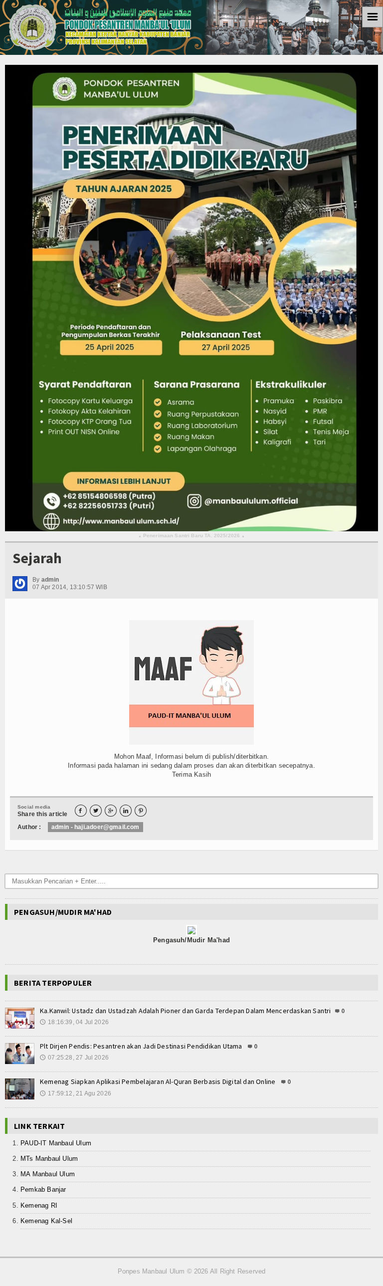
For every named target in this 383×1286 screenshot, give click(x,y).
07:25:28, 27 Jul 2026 (74, 1057)
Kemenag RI (38, 1205)
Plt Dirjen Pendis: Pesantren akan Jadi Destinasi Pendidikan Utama (142, 1046)
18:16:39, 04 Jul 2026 (74, 1022)
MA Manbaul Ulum (47, 1174)
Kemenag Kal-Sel (46, 1221)
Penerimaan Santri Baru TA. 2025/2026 (192, 536)
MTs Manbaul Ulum (49, 1158)
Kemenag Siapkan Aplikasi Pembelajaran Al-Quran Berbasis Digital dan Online (158, 1081)
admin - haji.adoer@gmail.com (95, 827)
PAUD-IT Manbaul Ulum (55, 1143)
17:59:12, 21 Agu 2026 (75, 1093)
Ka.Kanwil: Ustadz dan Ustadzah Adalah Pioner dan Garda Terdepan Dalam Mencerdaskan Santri (185, 1010)
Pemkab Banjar (43, 1189)
